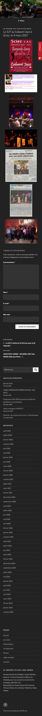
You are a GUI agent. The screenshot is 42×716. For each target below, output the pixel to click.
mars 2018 (7, 466)
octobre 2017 (8, 479)
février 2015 (8, 559)
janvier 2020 (8, 440)
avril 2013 (7, 594)
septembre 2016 (9, 502)
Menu (22, 21)
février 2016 (8, 528)
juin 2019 (6, 449)
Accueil (6, 635)
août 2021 (7, 431)
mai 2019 (6, 453)
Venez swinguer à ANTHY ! (13, 409)
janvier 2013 (8, 608)
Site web (6, 315)
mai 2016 (6, 519)
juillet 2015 (7, 546)
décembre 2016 (9, 497)
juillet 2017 (7, 484)
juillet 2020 (7, 435)
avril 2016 (7, 524)
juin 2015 (6, 550)
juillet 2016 (7, 510)
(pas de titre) (8, 383)
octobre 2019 (8, 444)
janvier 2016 (8, 533)
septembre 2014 (9, 568)
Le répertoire (8, 649)
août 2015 (7, 541)
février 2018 (8, 471)
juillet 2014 (7, 572)
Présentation (8, 644)
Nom (5, 292)
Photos (6, 653)
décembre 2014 (9, 563)
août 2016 (7, 506)
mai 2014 (6, 577)
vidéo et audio (8, 657)
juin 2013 (6, 590)
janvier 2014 (8, 581)
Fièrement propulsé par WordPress (15, 711)
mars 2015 (7, 555)
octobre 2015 (8, 537)
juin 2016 (6, 515)
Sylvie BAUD (26, 29)
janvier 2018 (8, 475)
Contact (6, 662)
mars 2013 (7, 599)
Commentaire (9, 262)
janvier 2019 (8, 457)
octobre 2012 (8, 612)
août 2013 (7, 586)
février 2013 (8, 603)
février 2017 (7, 493)
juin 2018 (6, 462)
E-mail (6, 303)
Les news (6, 640)
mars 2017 (7, 488)
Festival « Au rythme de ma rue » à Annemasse (20, 415)
